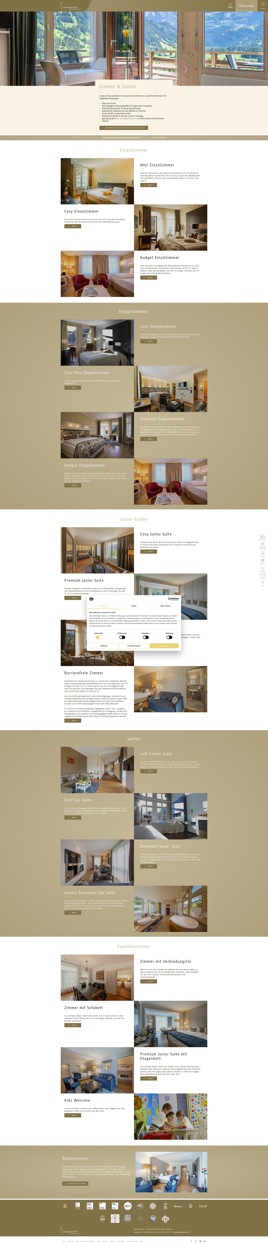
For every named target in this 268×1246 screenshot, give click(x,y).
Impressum (70, 1241)
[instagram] (196, 1241)
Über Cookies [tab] (165, 606)
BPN (63, 1241)
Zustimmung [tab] (102, 606)
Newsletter (121, 1241)
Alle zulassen (164, 646)
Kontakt (112, 1241)
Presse (99, 1241)
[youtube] (200, 1241)
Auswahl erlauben (134, 646)
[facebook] (191, 1241)
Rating (142, 1241)
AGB (77, 1241)
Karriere (105, 1241)
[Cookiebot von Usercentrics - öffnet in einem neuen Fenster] (169, 599)
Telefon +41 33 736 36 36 (143, 1232)
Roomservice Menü (77, 1184)
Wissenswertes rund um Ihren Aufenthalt (125, 128)
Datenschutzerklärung (88, 1241)
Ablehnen (103, 646)
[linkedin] (204, 1241)
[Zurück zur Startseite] (71, 6)
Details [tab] (134, 606)
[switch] (122, 637)
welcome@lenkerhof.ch (181, 1232)
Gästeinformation (132, 1241)
